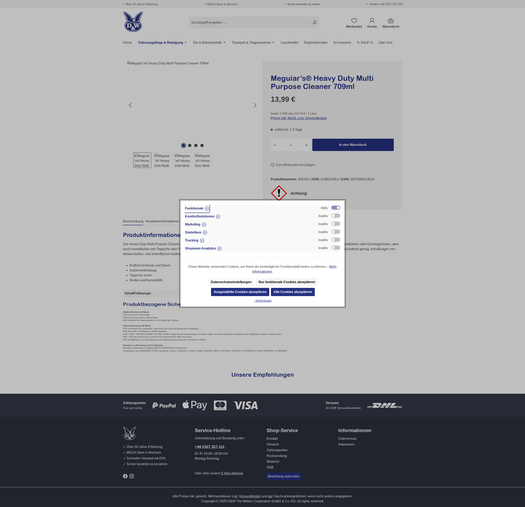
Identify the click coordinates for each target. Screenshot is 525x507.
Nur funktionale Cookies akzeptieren (287, 282)
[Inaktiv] (335, 216)
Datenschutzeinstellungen (231, 282)
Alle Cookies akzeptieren (293, 292)
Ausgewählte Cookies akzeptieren (240, 292)
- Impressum (263, 300)
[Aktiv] (335, 208)
